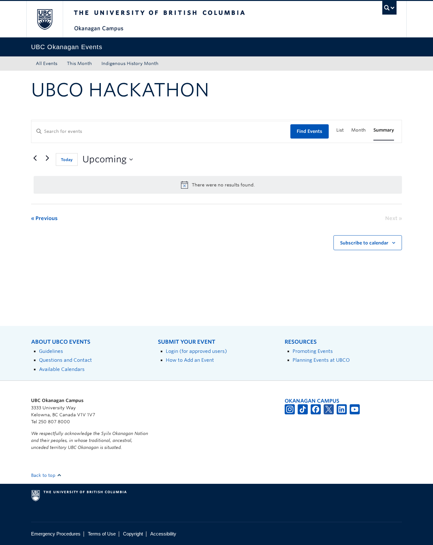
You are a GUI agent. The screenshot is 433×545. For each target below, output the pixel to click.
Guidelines (51, 351)
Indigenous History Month (129, 63)
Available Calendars (62, 369)
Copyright (133, 533)
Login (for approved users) (196, 351)
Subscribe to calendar (364, 242)
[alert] (218, 185)
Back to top (44, 475)
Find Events (309, 131)
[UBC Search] (389, 8)
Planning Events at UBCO (321, 360)
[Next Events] (47, 158)
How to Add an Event (190, 360)
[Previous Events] (35, 158)
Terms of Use (102, 533)
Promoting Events (313, 351)
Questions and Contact (65, 360)
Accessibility (163, 533)
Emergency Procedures (56, 533)
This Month (79, 63)
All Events (46, 63)
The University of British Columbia (44, 19)
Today (67, 159)
